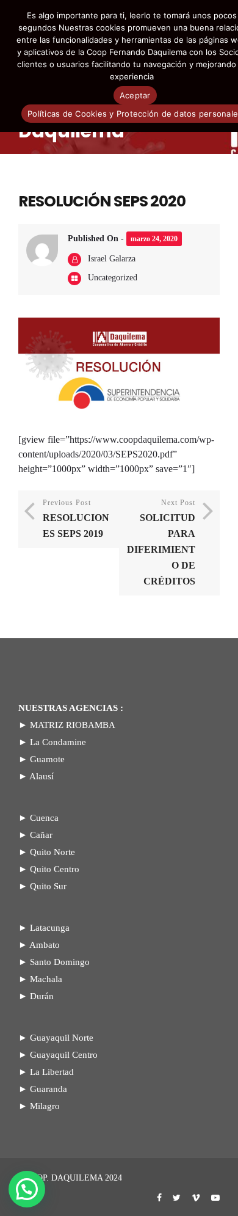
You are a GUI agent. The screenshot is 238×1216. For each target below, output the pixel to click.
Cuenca (44, 818)
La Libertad (52, 1072)
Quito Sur (48, 886)
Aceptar (135, 95)
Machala (46, 979)
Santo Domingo (60, 962)
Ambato (44, 945)
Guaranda (48, 1089)
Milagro (45, 1106)
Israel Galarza (111, 258)
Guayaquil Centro (64, 1055)
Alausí (41, 776)
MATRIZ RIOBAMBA (72, 725)
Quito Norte (52, 852)
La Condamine (58, 742)
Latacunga (50, 928)
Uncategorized (112, 277)
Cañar (41, 835)
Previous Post (76, 518)
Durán (42, 996)
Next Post (161, 542)
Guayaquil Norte (61, 1038)
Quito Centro (54, 869)
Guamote (47, 759)
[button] (27, 1189)
